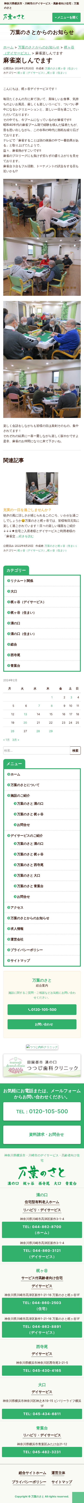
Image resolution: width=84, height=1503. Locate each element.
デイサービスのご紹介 (27, 836)
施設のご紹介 (20, 796)
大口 (14, 591)
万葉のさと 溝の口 (30, 804)
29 (51, 731)
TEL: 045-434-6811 (42, 1414)
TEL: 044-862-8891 (42, 1329)
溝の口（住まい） (23, 634)
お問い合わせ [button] (44, 1024)
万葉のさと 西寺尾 (30, 865)
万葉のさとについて (25, 785)
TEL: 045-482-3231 (42, 1452)
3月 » (15, 739)
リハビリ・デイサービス (42, 1210)
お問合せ (23, 825)
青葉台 (15, 666)
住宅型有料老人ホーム (42, 1202)
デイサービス (42, 1286)
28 (38, 731)
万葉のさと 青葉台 (30, 886)
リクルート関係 (22, 581)
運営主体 (58, 1473)
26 (12, 731)
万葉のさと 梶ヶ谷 (30, 814)
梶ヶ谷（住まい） (57, 72)
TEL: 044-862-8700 (42, 1230)
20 (25, 722)
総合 (14, 644)
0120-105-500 (42, 1111)
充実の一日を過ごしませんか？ (27, 510)
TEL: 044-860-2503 (42, 1306)
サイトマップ (20, 961)
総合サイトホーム (32, 1473)
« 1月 (6, 739)
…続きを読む (25, 536)
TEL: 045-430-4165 (42, 1370)
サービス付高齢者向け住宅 (42, 1278)
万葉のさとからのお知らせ (38, 47)
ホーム (8, 47)
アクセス (17, 907)
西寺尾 (15, 655)
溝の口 (15, 623)
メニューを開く (67, 17)
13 (25, 714)
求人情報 (17, 929)
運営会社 (17, 939)
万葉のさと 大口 (28, 875)
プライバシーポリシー (27, 950)
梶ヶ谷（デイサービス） (31, 72)
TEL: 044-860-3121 (42, 1253)
